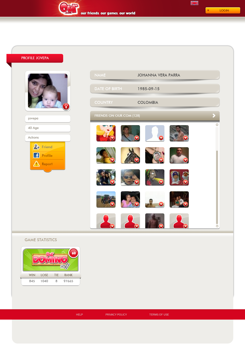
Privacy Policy (116, 314)
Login (224, 10)
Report (47, 164)
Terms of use (159, 314)
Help (79, 314)
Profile (47, 156)
